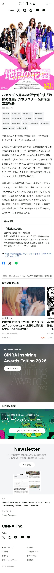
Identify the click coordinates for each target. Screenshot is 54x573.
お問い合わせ (31, 556)
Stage (39, 502)
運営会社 (30, 548)
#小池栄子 (16, 114)
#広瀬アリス (16, 118)
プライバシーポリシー (10, 560)
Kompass (12, 515)
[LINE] (43, 10)
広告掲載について (33, 552)
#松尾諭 (6, 118)
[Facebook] (30, 10)
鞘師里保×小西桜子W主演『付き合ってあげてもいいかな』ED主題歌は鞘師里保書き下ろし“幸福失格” (23, 325)
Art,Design (15, 502)
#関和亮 (6, 114)
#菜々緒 (6, 123)
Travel (26, 505)
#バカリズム (27, 114)
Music (5, 502)
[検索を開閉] (47, 4)
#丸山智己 (28, 118)
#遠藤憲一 (38, 114)
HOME (4, 276)
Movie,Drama (14, 276)
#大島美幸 (38, 118)
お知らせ (5, 556)
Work (18, 505)
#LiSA (25, 123)
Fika (4, 515)
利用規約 (30, 560)
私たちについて (7, 548)
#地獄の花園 (21, 128)
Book (46, 502)
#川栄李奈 (45, 123)
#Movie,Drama (8, 128)
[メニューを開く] (51, 4)
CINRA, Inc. (12, 526)
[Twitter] (18, 10)
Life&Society (8, 505)
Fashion (34, 505)
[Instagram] (24, 10)
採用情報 (5, 552)
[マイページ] (3, 4)
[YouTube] (37, 10)
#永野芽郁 (34, 123)
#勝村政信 (16, 123)
